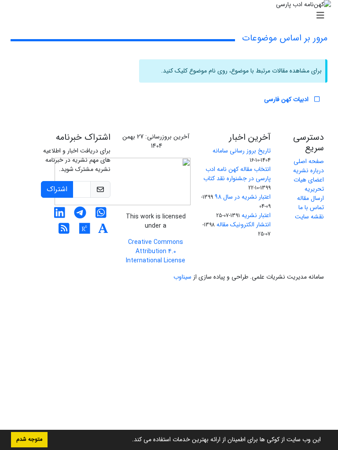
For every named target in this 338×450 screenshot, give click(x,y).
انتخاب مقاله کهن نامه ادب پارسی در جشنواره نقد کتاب (237, 173)
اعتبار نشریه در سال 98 (243, 197)
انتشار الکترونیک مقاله (244, 224)
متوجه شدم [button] (29, 439)
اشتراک (57, 189)
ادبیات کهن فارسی (287, 99)
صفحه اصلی (309, 161)
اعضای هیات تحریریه (309, 184)
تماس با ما (311, 207)
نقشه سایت (309, 216)
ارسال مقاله (310, 198)
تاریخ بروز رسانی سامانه (242, 151)
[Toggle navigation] (171, 15)
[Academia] (103, 231)
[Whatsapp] (101, 215)
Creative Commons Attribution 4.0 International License (155, 251)
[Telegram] (80, 215)
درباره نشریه (308, 170)
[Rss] (64, 231)
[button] (129, 440)
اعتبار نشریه (256, 215)
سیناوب (182, 277)
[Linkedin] (59, 215)
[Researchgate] (84, 231)
